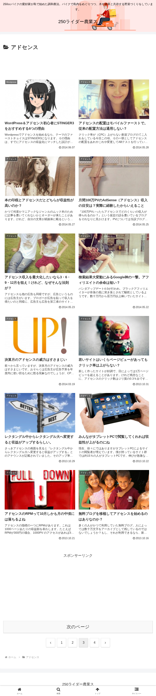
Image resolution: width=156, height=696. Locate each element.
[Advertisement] (78, 63)
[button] (144, 578)
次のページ (78, 626)
